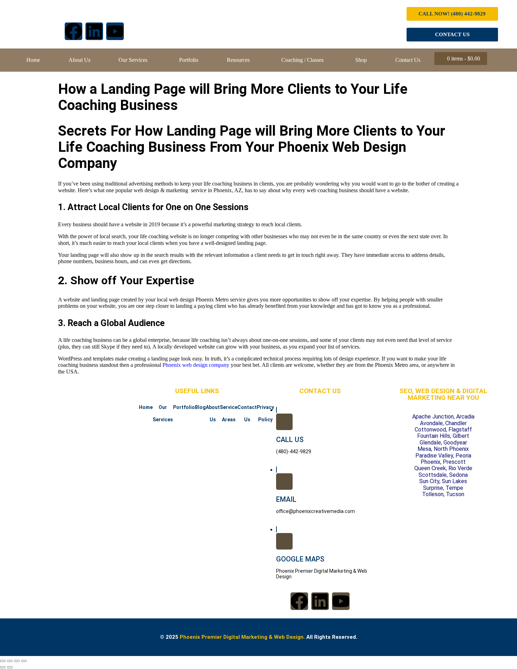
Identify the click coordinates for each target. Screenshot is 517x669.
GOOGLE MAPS (300, 559)
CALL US (290, 439)
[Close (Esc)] (24, 661)
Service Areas (228, 413)
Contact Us (407, 60)
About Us (79, 60)
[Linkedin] (94, 31)
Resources (238, 60)
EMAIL (286, 499)
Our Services (133, 60)
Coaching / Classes (302, 60)
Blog (200, 407)
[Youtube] (115, 31)
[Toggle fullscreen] (10, 661)
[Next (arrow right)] (10, 667)
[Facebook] (73, 31)
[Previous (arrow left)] (3, 667)
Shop (361, 60)
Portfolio (188, 60)
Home (33, 60)
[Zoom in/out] (3, 661)
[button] (134, 60)
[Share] (17, 661)
